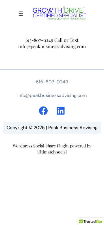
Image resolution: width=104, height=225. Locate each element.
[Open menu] (20, 13)
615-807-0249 (52, 82)
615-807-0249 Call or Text (52, 40)
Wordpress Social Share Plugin (41, 146)
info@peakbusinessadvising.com (52, 46)
